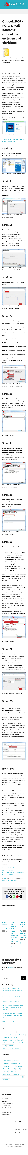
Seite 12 (4, 1110)
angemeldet (11, 967)
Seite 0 (4, 1099)
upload (20, 1040)
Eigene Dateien (20, 1032)
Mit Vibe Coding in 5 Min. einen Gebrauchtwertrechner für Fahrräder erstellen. (12, 991)
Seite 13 (9, 1110)
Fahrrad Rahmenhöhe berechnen (12, 1021)
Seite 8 (5, 1105)
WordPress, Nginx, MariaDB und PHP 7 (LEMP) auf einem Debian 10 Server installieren (13, 1016)
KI (11, 1037)
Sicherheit (5, 1040)
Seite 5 (4, 1103)
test (15, 1040)
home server (6, 1037)
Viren (4, 1045)
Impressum (18, 1126)
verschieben (14, 1043)
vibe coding (21, 1043)
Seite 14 (4, 1112)
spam (11, 1040)
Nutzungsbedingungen (21, 1129)
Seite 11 (9, 1108)
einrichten (5, 1034)
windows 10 (10, 1045)
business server (11, 1032)
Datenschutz (18, 1133)
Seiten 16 (4, 1114)
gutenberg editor (21, 1034)
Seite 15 (9, 1112)
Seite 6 (8, 1103)
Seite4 (8, 1101)
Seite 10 (4, 1108)
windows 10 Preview (8, 1048)
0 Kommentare (13, 880)
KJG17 (5, 878)
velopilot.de (6, 1043)
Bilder (4, 1032)
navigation (16, 1037)
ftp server (12, 1034)
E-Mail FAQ (19, 856)
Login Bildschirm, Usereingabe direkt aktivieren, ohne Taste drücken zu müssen (13, 1007)
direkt (8, 1114)
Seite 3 (5, 1101)
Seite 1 (8, 1099)
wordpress (17, 1048)
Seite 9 (8, 1105)
